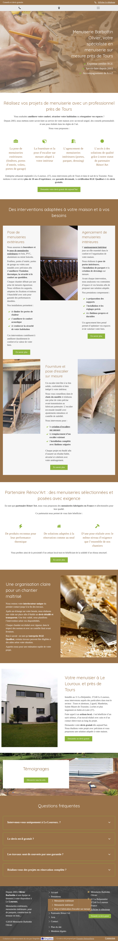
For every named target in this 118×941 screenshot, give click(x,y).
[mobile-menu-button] (98, 8)
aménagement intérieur (95, 247)
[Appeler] (19, 8)
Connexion (110, 938)
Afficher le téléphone (106, 2)
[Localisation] (59, 8)
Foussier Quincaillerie (85, 938)
